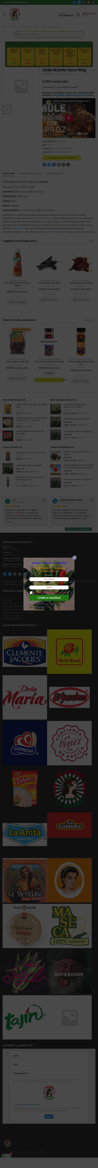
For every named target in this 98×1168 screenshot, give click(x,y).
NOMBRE (49, 575)
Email (49, 584)
